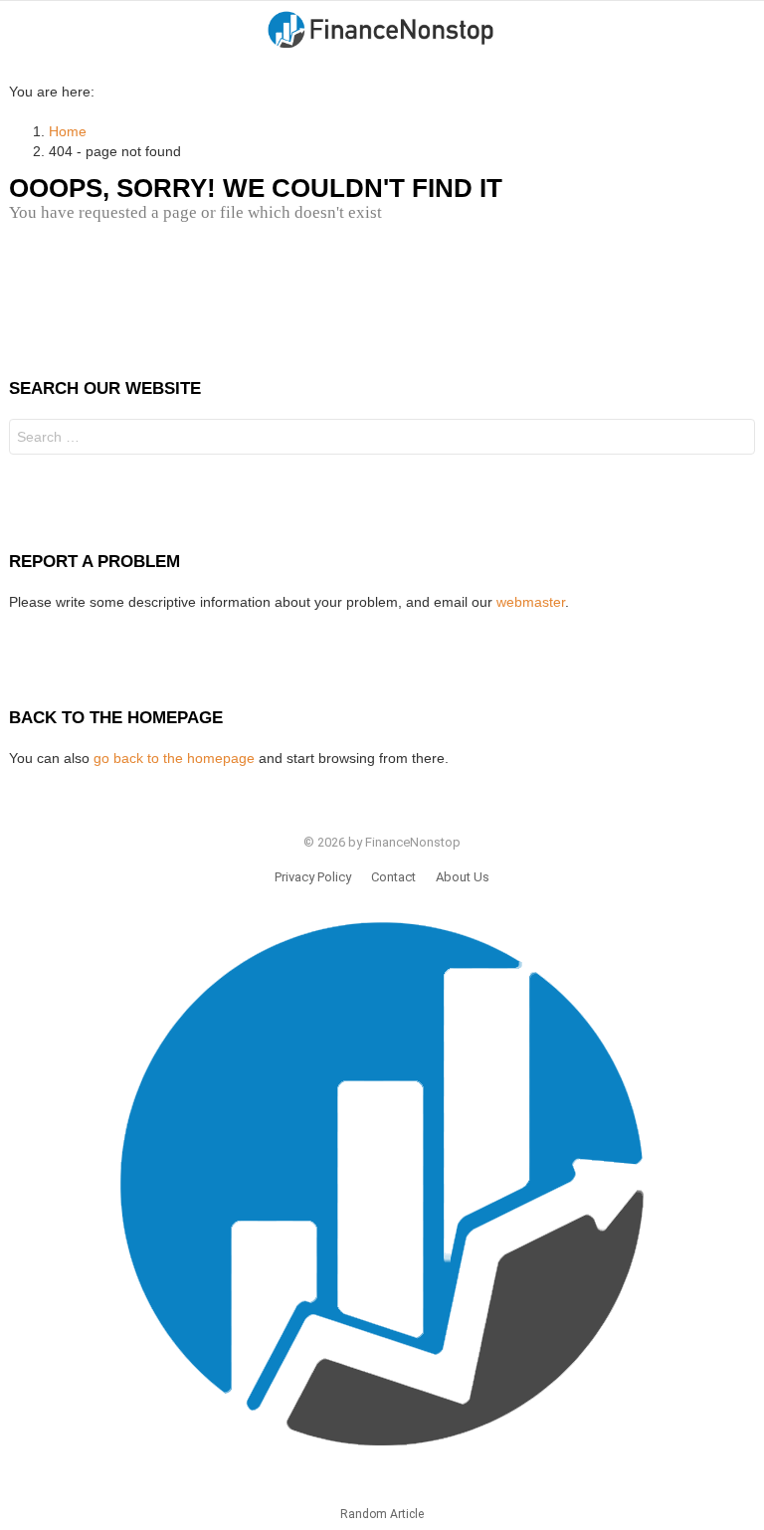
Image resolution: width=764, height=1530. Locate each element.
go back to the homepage (174, 758)
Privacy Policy (313, 876)
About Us (462, 876)
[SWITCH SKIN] (747, 31)
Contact (393, 876)
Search (735, 439)
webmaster (530, 602)
